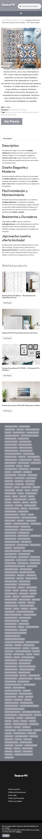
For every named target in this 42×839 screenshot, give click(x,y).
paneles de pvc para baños (24, 617)
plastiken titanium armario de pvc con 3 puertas (15, 566)
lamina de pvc (37, 678)
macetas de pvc (36, 651)
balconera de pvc (18, 745)
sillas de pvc (30, 514)
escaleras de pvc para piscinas (11, 702)
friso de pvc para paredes (10, 696)
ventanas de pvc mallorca (10, 438)
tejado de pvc (31, 496)
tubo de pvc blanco (19, 484)
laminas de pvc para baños (15, 112)
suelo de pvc (23, 514)
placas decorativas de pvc (31, 578)
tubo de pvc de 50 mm (31, 478)
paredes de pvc (33, 608)
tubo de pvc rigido (21, 475)
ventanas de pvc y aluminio (32, 432)
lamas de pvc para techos (23, 681)
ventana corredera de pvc (10, 462)
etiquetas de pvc (29, 696)
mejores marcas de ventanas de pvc (12, 648)
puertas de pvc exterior (10, 544)
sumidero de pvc (18, 505)
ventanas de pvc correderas (11, 447)
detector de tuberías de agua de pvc (12, 711)
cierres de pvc (24, 721)
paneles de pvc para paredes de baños (13, 614)
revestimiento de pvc (25, 526)
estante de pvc (28, 699)
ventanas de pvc (22, 456)
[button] (21, 13)
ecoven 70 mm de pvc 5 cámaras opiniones (29, 705)
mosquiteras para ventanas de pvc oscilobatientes (15, 632)
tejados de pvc (23, 496)
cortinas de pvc (37, 714)
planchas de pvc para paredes (11, 569)
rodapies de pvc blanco (10, 520)
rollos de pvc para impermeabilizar (29, 517)
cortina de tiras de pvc (9, 717)
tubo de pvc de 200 (19, 481)
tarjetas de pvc (32, 499)
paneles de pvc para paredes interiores (25, 611)
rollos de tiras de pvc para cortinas (12, 517)
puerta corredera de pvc (23, 563)
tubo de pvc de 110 (9, 484)
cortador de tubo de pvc (30, 717)
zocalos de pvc (20, 429)
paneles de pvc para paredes (29, 614)
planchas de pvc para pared (26, 569)
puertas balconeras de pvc (10, 557)
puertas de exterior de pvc (28, 550)
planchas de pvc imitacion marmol (27, 572)
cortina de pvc (20, 717)
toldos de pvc (34, 490)
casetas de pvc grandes (10, 730)
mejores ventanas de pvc (29, 645)
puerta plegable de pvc (23, 557)
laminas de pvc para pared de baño (27, 669)
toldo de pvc (20, 493)
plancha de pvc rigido (31, 575)
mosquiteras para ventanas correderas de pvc (14, 638)
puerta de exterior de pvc (34, 560)
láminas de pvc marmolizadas (11, 675)
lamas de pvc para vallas (10, 681)
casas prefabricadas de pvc (19, 733)
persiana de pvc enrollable (10, 602)
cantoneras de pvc (34, 736)
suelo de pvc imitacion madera (11, 514)
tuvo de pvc (26, 465)
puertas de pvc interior (26, 541)
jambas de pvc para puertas (11, 693)
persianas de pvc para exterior (28, 596)
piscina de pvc (33, 590)
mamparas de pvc (9, 651)
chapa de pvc (8, 724)
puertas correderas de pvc (24, 553)
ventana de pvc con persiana (25, 459)
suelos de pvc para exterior (30, 505)
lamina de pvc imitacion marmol (25, 678)
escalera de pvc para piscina (26, 702)
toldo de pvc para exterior (10, 493)
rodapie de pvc (8, 523)
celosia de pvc (17, 727)
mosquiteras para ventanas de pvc (12, 636)
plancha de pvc (20, 578)
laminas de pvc (23, 675)
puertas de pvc (8, 547)
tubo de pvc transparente (10, 475)
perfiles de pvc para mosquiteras (26, 605)
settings (18, 832)
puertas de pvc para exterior (24, 538)
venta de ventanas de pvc (23, 462)
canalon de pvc (18, 739)
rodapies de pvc (20, 520)
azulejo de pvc (17, 748)
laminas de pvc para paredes (11, 669)
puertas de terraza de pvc (10, 538)
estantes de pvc (8, 699)
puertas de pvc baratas (35, 544)
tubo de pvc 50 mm (30, 484)
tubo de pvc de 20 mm (29, 481)
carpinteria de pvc (9, 736)
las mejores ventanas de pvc (28, 657)
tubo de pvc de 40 (9, 481)
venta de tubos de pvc (35, 462)
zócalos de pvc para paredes (11, 426)
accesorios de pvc (9, 757)
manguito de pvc (35, 648)
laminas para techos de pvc (11, 660)
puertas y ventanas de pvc (10, 532)
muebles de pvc (23, 629)
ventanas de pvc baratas (29, 453)
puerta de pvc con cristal (22, 560)
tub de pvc (27, 490)
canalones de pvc (9, 739)
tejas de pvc (14, 496)
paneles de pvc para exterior (11, 617)
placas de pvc (21, 587)
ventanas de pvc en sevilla (25, 441)
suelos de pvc (24, 508)
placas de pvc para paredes (11, 581)
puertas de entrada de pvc (10, 553)
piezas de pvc (33, 593)
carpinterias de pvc (31, 733)
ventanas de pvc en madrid (10, 444)
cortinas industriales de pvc (11, 714)
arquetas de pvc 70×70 (27, 748)
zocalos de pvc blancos (24, 426)
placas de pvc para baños (10, 587)
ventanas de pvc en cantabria (25, 444)
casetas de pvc (37, 730)
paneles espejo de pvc (9, 611)
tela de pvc (7, 496)
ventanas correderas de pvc (11, 459)
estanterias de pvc (18, 699)
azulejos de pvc (8, 748)
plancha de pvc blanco (9, 578)
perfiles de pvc (8, 608)
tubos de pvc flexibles (23, 468)
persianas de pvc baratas (25, 599)
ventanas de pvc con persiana (25, 447)
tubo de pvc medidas (32, 475)
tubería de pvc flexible (9, 490)
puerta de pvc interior (35, 557)
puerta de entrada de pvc (10, 563)
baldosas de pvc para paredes (11, 742)
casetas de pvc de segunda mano (25, 730)
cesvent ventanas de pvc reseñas (20, 724)
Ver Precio (11, 121)
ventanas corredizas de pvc (33, 456)
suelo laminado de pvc (33, 508)
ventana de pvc (37, 459)
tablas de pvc (33, 502)
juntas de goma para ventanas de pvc (13, 690)
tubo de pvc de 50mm (19, 478)
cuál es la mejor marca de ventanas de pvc (31, 711)
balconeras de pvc (9, 745)
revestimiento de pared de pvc (11, 529)
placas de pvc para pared (24, 581)
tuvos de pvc (19, 465)
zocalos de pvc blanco (9, 429)
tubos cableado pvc (17, 472)
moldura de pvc (18, 645)
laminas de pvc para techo (24, 663)
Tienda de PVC (8, 4)
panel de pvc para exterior (10, 626)
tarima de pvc (8, 502)
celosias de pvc (8, 727)
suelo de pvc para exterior (10, 511)
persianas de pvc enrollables (11, 599)
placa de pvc (7, 590)
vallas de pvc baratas (9, 465)
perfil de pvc (16, 608)
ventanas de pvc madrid (23, 438)
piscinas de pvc (24, 590)
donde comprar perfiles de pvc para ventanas (14, 708)
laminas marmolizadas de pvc (25, 660)
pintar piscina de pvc (23, 593)
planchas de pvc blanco (10, 575)
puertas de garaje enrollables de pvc (12, 550)
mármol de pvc (26, 648)
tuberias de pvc (36, 487)
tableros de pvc (17, 502)
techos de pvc (8, 499)
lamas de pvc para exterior (29, 684)
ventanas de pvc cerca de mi (26, 450)
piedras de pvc (16, 596)
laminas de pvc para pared (10, 672)
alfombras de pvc (8, 754)
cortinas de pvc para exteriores (25, 714)
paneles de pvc (25, 620)
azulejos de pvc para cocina (30, 745)
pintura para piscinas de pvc (11, 593)
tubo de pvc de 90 (9, 478)
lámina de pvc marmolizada (11, 678)
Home (4, 20)
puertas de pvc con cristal (22, 544)
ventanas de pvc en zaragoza (11, 441)
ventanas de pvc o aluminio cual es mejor (29, 435)
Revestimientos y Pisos (16, 20)
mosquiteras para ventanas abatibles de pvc (14, 642)
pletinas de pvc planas (35, 563)
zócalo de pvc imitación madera (32, 429)
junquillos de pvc (26, 690)
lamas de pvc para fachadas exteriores (13, 684)
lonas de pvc (29, 654)
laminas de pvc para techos (11, 663)
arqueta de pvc (18, 751)
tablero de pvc (25, 502)
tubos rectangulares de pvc (11, 468)
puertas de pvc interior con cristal (12, 541)
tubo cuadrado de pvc (26, 487)
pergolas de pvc (31, 602)
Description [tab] (7, 138)
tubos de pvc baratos (35, 468)
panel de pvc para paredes (10, 623)
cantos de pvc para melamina (21, 736)
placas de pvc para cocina (24, 584)
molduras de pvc (8, 645)
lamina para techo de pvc (34, 675)
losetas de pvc (8, 654)
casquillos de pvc (26, 727)
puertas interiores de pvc (10, 535)
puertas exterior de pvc (35, 535)
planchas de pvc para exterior (11, 572)
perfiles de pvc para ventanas (11, 605)
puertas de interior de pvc (19, 547)
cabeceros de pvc (27, 739)
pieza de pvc (7, 596)
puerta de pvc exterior (9, 560)
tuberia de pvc (20, 490)
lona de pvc (36, 654)
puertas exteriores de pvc (23, 535)
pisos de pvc (15, 590)
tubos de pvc (8, 472)
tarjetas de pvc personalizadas (20, 499)
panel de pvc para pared (23, 623)
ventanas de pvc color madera (11, 450)
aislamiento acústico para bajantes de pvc (23, 754)
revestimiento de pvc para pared (11, 526)
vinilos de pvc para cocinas (19, 432)
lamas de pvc (8, 687)
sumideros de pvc (9, 505)
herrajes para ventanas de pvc (25, 693)
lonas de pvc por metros (19, 654)
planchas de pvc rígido (31, 566)
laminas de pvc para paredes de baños (27, 666)
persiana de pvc (22, 602)
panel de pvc (21, 626)
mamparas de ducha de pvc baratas (22, 651)
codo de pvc (15, 721)
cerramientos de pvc (34, 724)
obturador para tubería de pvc (32, 626)
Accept (6, 835)
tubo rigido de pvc (27, 472)
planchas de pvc (21, 575)
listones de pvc (8, 657)
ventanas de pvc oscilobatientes (12, 435)
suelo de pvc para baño (23, 511)
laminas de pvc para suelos (11, 666)
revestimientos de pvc (35, 523)
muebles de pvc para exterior (11, 629)
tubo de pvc (16, 487)
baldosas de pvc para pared (26, 742)
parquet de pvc (25, 608)
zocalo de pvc (8, 432)
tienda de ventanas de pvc (31, 493)
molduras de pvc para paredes (32, 642)
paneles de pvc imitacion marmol (12, 620)
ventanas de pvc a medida (10, 456)
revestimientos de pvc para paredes (21, 523)
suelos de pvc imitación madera (11, 508)
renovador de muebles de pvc (26, 529)
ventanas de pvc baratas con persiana (13, 453)
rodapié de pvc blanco (31, 520)
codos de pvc (8, 721)
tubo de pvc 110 (8, 487)
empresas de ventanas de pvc (11, 705)
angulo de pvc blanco (27, 751)
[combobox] (29, 6)
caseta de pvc (8, 733)
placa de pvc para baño (31, 587)
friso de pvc (20, 696)
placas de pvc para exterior (10, 584)
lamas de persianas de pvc (18, 687)
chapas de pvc (32, 721)
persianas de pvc (36, 599)
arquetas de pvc (8, 751)
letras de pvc (16, 657)
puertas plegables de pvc (24, 532)
